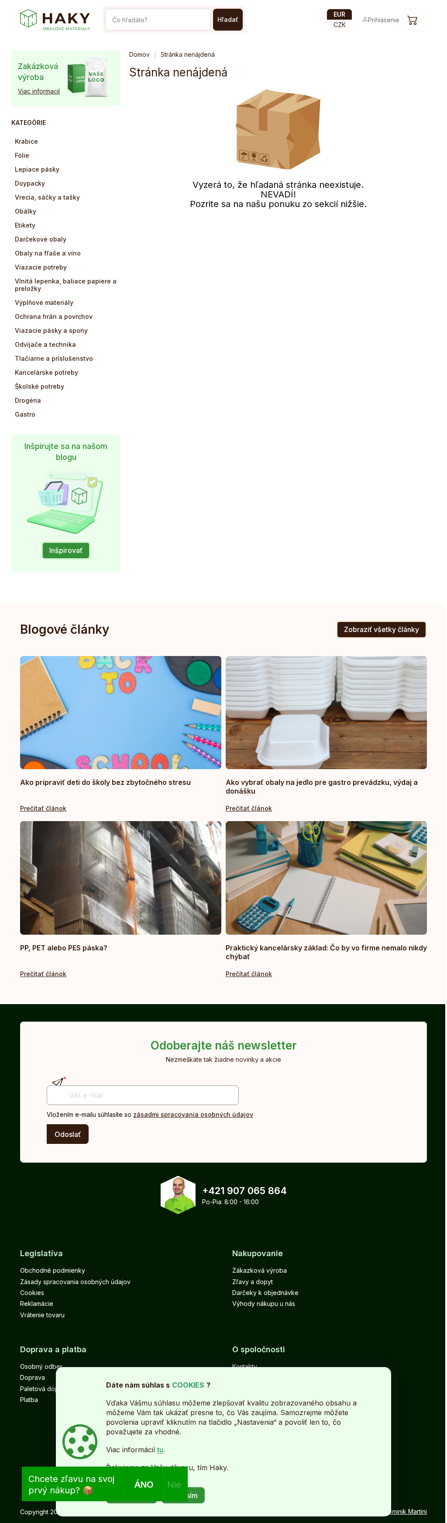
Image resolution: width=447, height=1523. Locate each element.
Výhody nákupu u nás (263, 1303)
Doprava (32, 1377)
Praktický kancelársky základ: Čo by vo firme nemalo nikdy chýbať (326, 952)
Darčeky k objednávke (265, 1292)
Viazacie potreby (41, 267)
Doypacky (30, 183)
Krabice (26, 141)
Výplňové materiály (44, 302)
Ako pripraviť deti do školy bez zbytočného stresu (105, 782)
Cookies (32, 1292)
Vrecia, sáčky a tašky (47, 197)
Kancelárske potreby (46, 372)
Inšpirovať (66, 550)
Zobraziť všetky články (381, 629)
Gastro (25, 414)
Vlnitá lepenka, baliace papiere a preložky (66, 284)
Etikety (25, 225)
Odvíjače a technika (45, 344)
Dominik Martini (405, 1511)
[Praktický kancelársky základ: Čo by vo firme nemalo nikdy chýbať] (326, 877)
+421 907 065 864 (244, 1190)
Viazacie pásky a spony (51, 330)
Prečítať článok (43, 808)
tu (160, 1449)
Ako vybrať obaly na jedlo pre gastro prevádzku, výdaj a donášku (322, 786)
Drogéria (28, 400)
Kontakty (244, 1366)
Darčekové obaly (40, 239)
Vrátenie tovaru (42, 1315)
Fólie (22, 155)
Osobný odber (41, 1366)
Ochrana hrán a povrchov (54, 316)
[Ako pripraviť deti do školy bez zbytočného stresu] (120, 712)
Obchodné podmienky (52, 1270)
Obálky (25, 211)
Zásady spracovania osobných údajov (75, 1281)
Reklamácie (36, 1303)
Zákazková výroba (259, 1270)
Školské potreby (39, 386)
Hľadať (227, 19)
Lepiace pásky (37, 169)
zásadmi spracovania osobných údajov (193, 1114)
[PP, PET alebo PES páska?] (120, 877)
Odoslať (68, 1134)
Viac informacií (39, 91)
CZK (340, 24)
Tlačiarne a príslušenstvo (54, 358)
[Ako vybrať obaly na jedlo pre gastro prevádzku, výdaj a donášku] (326, 712)
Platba (29, 1399)
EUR (339, 14)
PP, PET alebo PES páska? (63, 947)
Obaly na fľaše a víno (48, 253)
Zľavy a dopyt (252, 1281)
